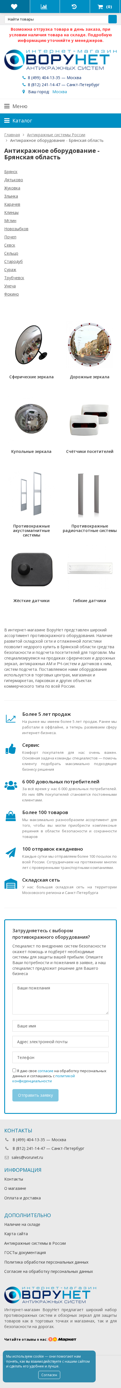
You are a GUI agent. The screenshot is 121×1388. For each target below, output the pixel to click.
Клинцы (11, 212)
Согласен (49, 1375)
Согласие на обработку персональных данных (48, 1271)
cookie (38, 1356)
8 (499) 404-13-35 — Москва (54, 77)
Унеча (10, 286)
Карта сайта (16, 1233)
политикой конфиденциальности (43, 1078)
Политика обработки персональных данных (46, 1262)
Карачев (12, 204)
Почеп (10, 237)
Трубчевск (14, 277)
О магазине (15, 1188)
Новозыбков (16, 228)
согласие (45, 1070)
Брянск (10, 171)
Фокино (11, 294)
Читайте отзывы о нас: (26, 1339)
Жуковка (12, 188)
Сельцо (11, 253)
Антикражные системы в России (35, 1243)
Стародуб (13, 261)
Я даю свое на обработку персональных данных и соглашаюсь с (59, 1075)
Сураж (10, 269)
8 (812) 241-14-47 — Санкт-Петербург (63, 84)
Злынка (11, 196)
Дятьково (13, 179)
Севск (9, 245)
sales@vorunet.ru (27, 1157)
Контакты (13, 1179)
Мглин (10, 220)
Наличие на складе (22, 1224)
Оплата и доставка (22, 1198)
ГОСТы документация (25, 1252)
